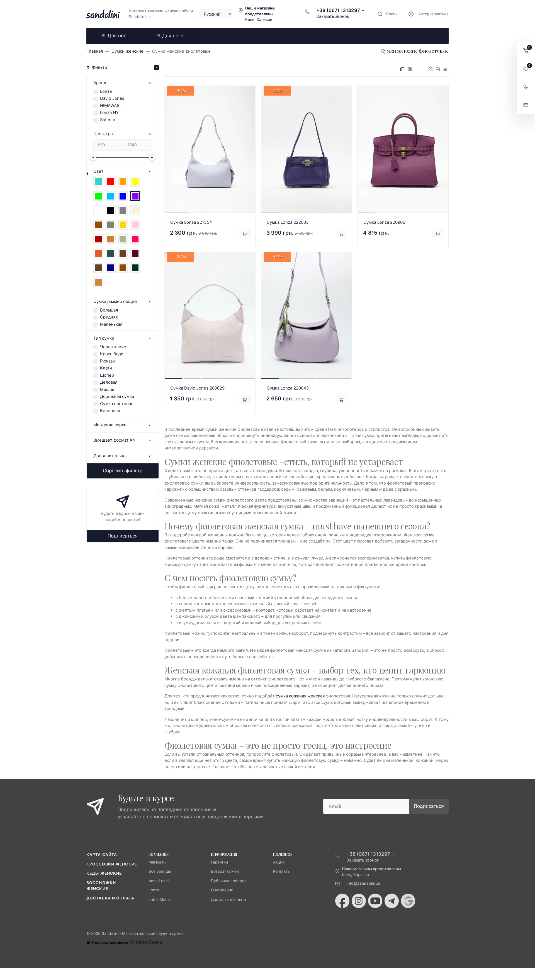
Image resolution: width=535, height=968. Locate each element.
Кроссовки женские (111, 864)
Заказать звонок (332, 16)
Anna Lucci (159, 881)
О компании (222, 890)
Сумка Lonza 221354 (191, 222)
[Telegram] (392, 901)
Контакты (281, 871)
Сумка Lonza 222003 (288, 222)
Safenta (107, 119)
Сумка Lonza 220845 (288, 388)
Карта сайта (101, 854)
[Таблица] (445, 69)
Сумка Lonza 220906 (384, 222)
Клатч (106, 368)
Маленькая (111, 324)
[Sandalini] (103, 13)
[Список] (437, 69)
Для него (172, 35)
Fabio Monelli (160, 899)
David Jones (112, 98)
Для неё (117, 35)
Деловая (108, 382)
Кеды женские (104, 873)
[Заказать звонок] (526, 87)
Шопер (107, 375)
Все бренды (160, 871)
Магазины (158, 862)
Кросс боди (111, 353)
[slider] (93, 157)
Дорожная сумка (117, 396)
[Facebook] (342, 901)
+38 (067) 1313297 (338, 10)
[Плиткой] (430, 69)
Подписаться (123, 536)
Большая (109, 310)
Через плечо (113, 346)
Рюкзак (107, 361)
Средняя (109, 317)
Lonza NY (109, 112)
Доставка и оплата (110, 898)
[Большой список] (409, 69)
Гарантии (219, 862)
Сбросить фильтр (122, 470)
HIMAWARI (110, 105)
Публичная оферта (228, 881)
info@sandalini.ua (363, 883)
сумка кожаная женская (300, 696)
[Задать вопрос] (526, 105)
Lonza (106, 91)
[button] (526, 51)
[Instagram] (359, 901)
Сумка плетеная (116, 403)
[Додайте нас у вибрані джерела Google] (408, 901)
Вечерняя (110, 410)
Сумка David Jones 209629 (197, 388)
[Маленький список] (402, 69)
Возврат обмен (225, 871)
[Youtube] (375, 901)
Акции (278, 862)
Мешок (107, 389)
